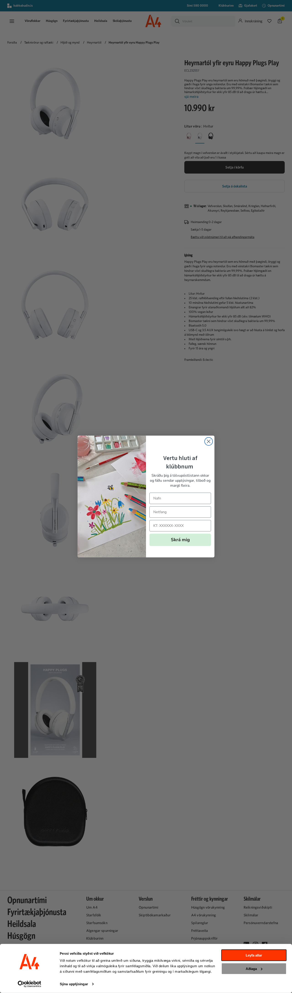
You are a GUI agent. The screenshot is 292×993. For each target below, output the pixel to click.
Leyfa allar (254, 955)
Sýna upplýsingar (74, 984)
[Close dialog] (209, 441)
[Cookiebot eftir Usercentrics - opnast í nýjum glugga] (30, 984)
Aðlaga (251, 968)
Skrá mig (180, 540)
